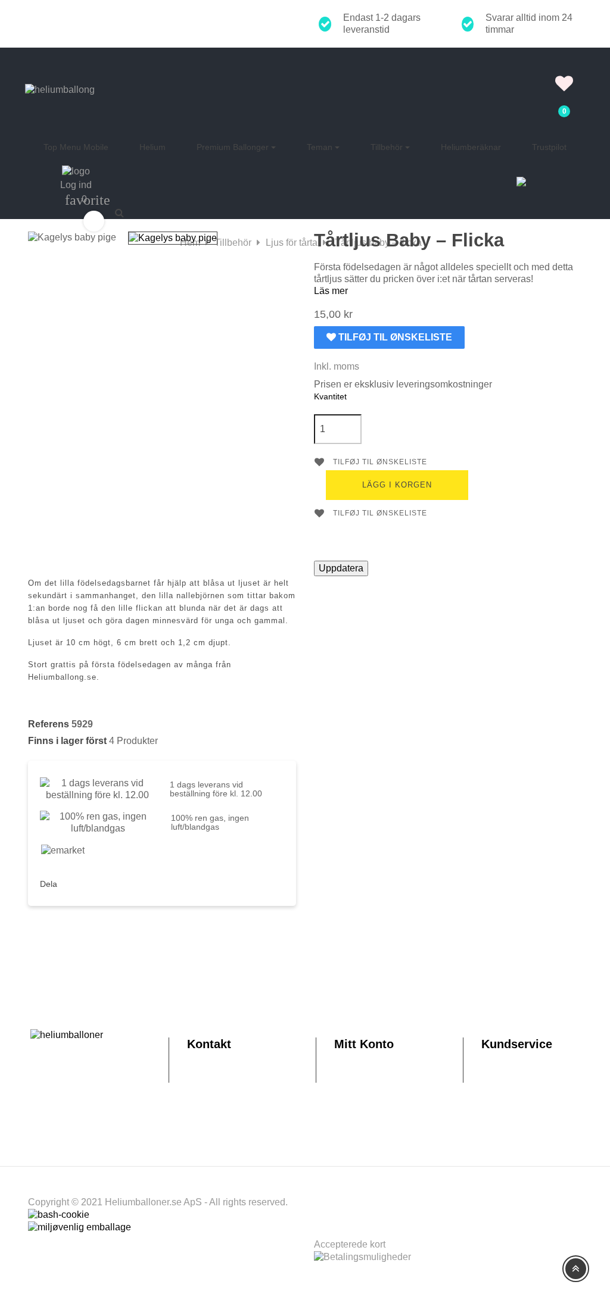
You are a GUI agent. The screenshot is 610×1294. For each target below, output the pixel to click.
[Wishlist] (564, 87)
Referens (48, 724)
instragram (102, 882)
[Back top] (575, 1268)
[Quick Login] (564, 68)
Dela (75, 882)
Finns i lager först (67, 741)
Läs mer (331, 291)
